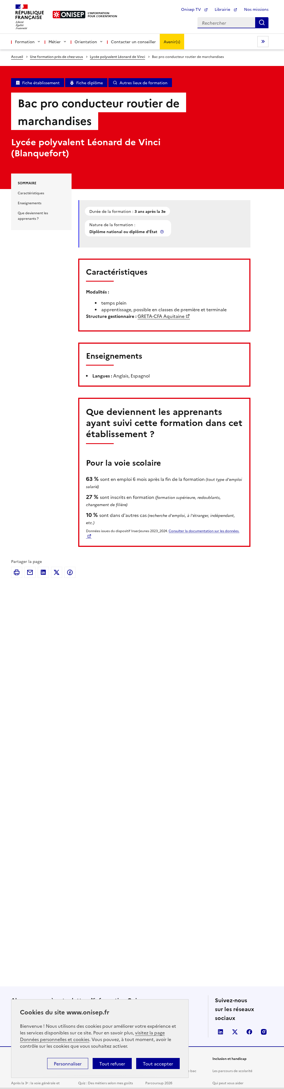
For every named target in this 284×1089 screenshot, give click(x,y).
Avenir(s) (172, 41)
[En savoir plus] (162, 231)
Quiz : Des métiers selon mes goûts (105, 1082)
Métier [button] (55, 41)
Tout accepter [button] (158, 1063)
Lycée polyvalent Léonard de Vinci (117, 56)
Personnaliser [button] (68, 1063)
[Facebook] (69, 572)
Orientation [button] (86, 41)
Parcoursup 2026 (158, 1082)
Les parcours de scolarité (232, 1070)
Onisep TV (191, 9)
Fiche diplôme (89, 82)
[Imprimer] (16, 572)
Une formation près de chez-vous (56, 56)
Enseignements (29, 202)
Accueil (17, 56)
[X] (56, 572)
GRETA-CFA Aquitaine (161, 316)
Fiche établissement (41, 82)
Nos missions (256, 9)
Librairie (223, 9)
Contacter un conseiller (133, 41)
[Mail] (30, 572)
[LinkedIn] (43, 572)
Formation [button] (25, 41)
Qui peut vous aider (228, 1082)
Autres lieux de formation (144, 82)
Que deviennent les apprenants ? (33, 215)
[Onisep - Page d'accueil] (69, 14)
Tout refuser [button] (112, 1063)
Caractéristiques (31, 192)
